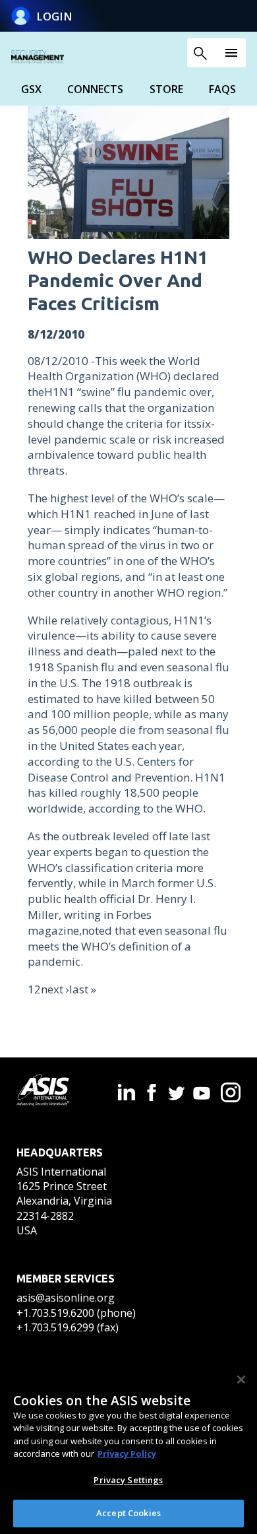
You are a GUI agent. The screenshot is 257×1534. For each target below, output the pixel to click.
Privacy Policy (127, 1453)
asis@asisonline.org (65, 1297)
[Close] (241, 1379)
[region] (128, 1447)
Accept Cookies (128, 1513)
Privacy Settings (128, 1480)
